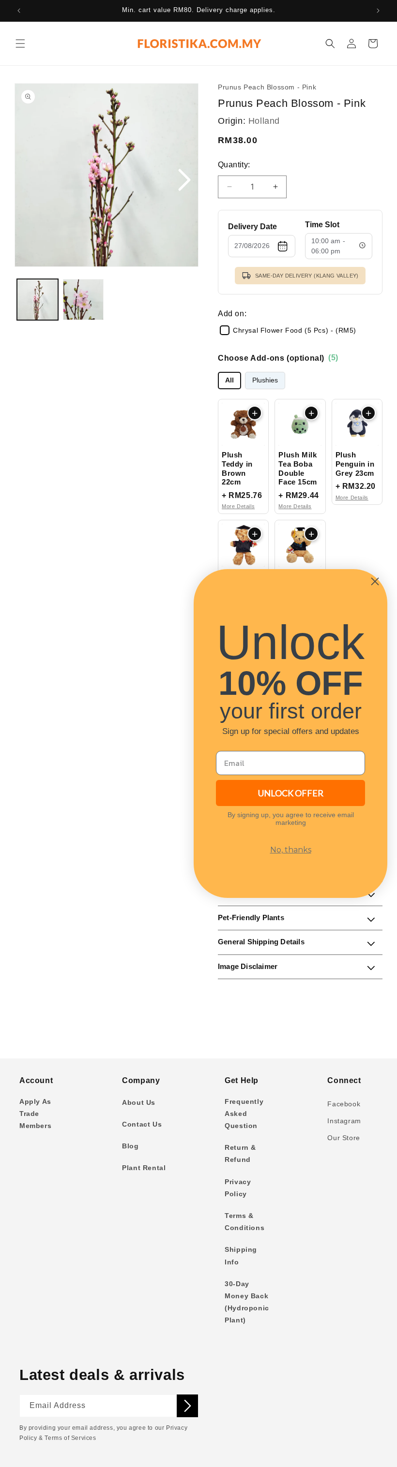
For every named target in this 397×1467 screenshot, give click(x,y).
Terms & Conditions (244, 1222)
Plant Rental (144, 1168)
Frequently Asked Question (244, 1114)
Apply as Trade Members (35, 1114)
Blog (130, 1146)
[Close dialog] (374, 581)
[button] (20, 43)
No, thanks (290, 849)
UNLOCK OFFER (290, 793)
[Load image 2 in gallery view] (83, 299)
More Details (238, 506)
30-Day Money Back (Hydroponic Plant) (247, 1302)
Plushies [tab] (265, 380)
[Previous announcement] (19, 10)
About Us (138, 1102)
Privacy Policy (238, 1188)
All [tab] (229, 380)
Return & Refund (240, 1153)
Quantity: (234, 165)
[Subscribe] (187, 1405)
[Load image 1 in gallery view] (37, 299)
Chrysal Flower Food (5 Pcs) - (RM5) (294, 330)
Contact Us (142, 1124)
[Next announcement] (378, 10)
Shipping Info (241, 1255)
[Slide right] (183, 180)
